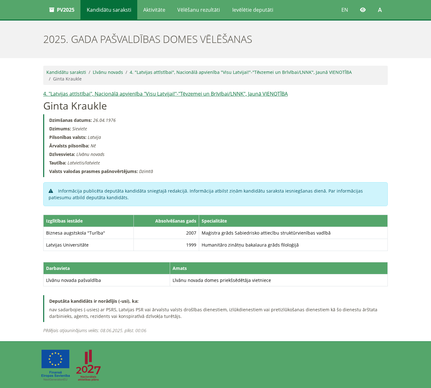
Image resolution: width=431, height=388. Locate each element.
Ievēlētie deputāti (252, 9)
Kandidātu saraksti (109, 9)
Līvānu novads (108, 72)
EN (344, 9)
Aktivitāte (154, 9)
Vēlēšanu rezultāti (198, 9)
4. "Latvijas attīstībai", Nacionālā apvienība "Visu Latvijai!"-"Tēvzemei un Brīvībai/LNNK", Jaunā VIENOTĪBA (241, 72)
